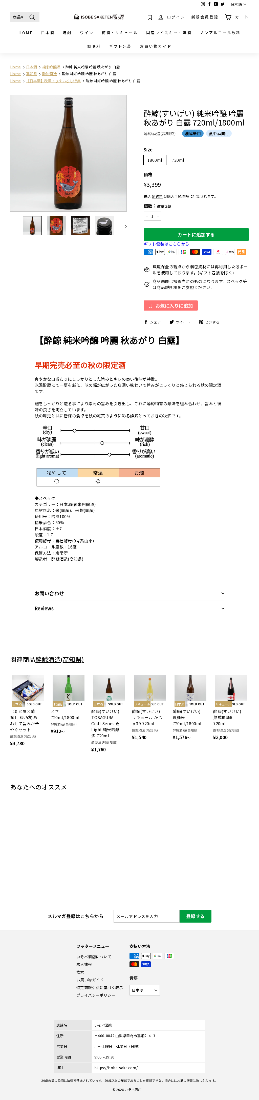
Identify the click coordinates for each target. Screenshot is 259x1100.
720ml (178, 160)
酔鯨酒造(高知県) (160, 133)
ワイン (87, 32)
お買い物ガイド (156, 46)
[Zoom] (68, 153)
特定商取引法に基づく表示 (99, 987)
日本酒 (48, 32)
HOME (25, 32)
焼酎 (67, 32)
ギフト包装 (120, 46)
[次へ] (123, 225)
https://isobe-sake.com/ (116, 1067)
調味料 (94, 46)
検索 (80, 972)
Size (148, 149)
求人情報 (84, 964)
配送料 (157, 196)
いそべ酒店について (94, 956)
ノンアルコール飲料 (220, 32)
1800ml (154, 160)
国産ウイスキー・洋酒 (169, 32)
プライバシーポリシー (95, 995)
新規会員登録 (205, 16)
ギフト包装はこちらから (166, 244)
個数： (157, 205)
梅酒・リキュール (120, 32)
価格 (148, 174)
